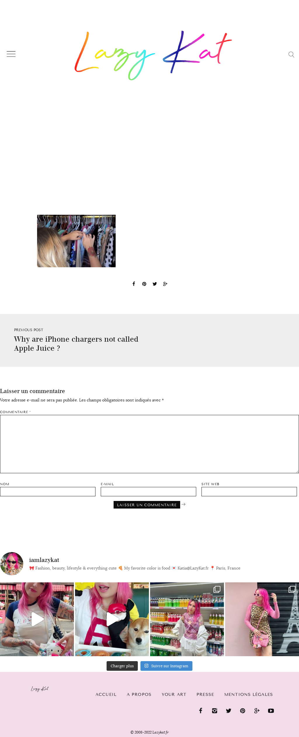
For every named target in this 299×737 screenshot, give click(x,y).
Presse (205, 694)
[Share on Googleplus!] (165, 285)
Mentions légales (248, 694)
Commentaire (15, 412)
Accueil (106, 694)
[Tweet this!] (154, 285)
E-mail (107, 484)
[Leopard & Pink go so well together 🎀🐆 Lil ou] (262, 619)
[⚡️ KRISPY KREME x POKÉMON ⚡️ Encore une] (112, 619)
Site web (210, 484)
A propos (139, 694)
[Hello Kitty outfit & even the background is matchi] (37, 619)
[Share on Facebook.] (133, 285)
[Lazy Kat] (153, 55)
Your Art (174, 694)
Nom (4, 484)
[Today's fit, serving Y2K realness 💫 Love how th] (187, 619)
